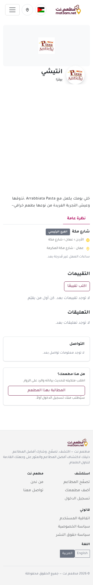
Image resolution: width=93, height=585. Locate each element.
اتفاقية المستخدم (75, 519)
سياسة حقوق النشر (73, 535)
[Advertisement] (46, 143)
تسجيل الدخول (77, 499)
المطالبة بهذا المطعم (46, 391)
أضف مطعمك (77, 491)
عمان (69, 240)
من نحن (36, 482)
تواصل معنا (33, 491)
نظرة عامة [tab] (76, 219)
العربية (67, 553)
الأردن (80, 240)
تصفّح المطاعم (77, 482)
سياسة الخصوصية (74, 527)
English (82, 553)
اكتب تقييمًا (77, 286)
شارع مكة (55, 240)
